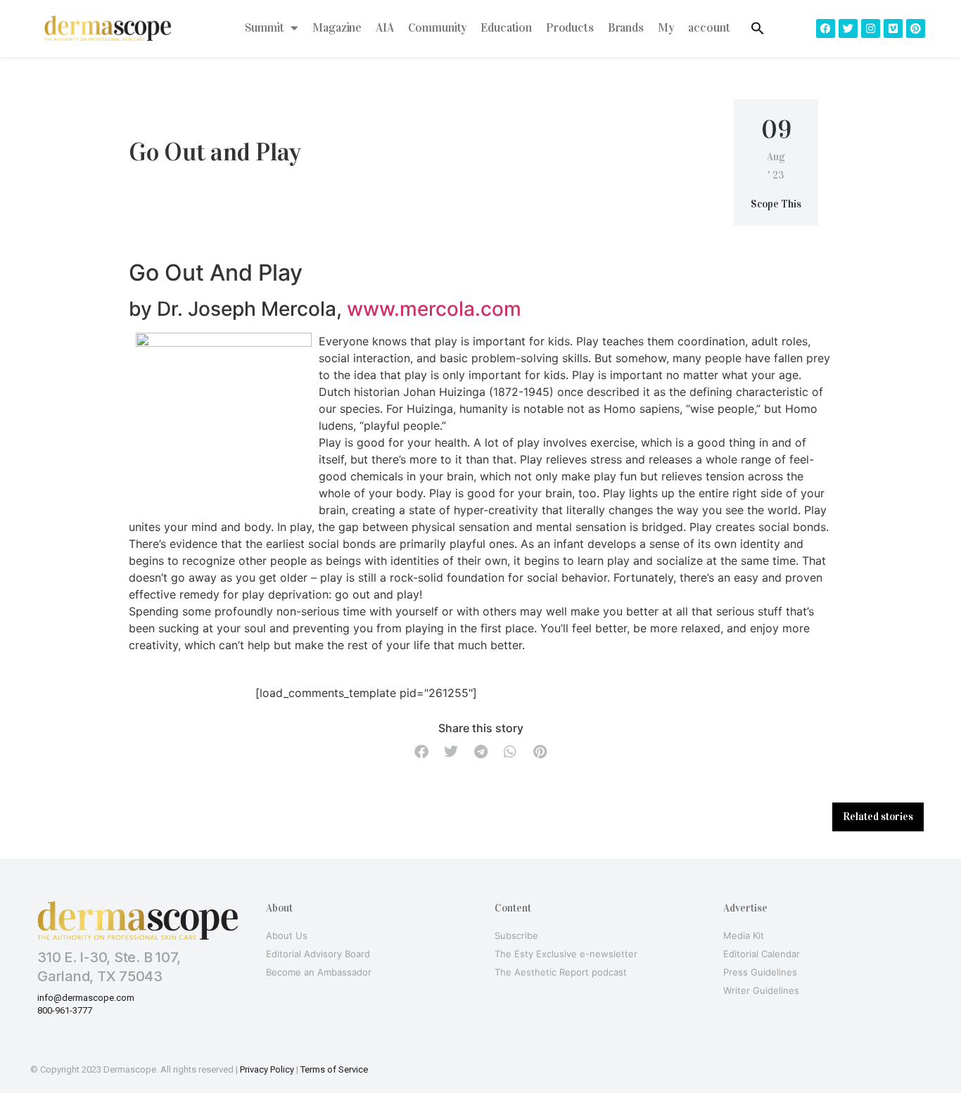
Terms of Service (334, 1069)
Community (437, 27)
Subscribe (516, 935)
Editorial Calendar (761, 953)
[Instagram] (870, 28)
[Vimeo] (893, 28)
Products (570, 27)
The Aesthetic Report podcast (561, 972)
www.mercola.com (434, 309)
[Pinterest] (915, 28)
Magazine (337, 27)
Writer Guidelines (761, 990)
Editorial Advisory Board (318, 953)
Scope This (776, 204)
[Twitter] (848, 28)
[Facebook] (825, 28)
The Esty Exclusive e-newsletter (566, 953)
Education (506, 27)
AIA (385, 27)
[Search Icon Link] (758, 28)
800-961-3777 (64, 1010)
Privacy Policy (267, 1069)
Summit (264, 27)
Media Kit (743, 935)
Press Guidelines (760, 972)
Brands (626, 27)
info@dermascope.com (85, 997)
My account (694, 27)
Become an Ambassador (318, 972)
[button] (421, 752)
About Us (286, 935)
